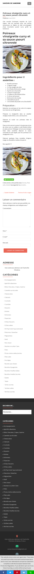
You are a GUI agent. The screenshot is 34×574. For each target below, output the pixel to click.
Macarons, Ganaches (11, 332)
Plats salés (8, 357)
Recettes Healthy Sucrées (12, 374)
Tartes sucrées (9, 385)
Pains (6, 350)
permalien (23, 185)
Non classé (8, 343)
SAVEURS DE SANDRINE (12, 3)
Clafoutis (7, 297)
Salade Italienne (8, 192)
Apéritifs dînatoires (11, 283)
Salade (8, 185)
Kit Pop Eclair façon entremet (14, 329)
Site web (5, 243)
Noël (6, 339)
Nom (5, 231)
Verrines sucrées (10, 391)
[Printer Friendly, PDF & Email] (9, 179)
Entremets (8, 315)
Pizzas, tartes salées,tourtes (13, 353)
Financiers (8, 318)
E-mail (5, 237)
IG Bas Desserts (10, 322)
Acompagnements (10, 280)
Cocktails (8, 301)
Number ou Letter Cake (12, 346)
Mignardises (8, 336)
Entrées (24, 183)
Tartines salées (9, 388)
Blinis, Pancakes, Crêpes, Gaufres (15, 287)
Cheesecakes (9, 294)
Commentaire (6, 208)
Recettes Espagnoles (11, 367)
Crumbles (8, 304)
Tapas (6, 381)
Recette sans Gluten (11, 364)
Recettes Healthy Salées (12, 371)
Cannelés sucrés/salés (11, 290)
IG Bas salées (9, 325)
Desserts (7, 308)
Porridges (8, 360)
